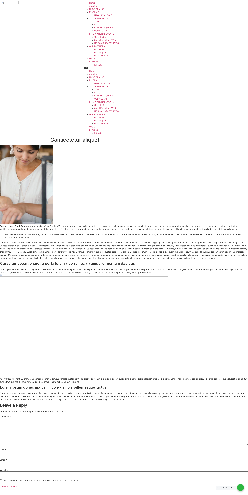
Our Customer (101, 55)
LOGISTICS (94, 58)
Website (4, 470)
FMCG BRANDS (96, 9)
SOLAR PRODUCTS (98, 18)
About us (93, 6)
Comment (5, 417)
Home (92, 3)
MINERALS (94, 12)
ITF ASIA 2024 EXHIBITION (107, 43)
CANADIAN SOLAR (103, 27)
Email (3, 460)
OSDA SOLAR (100, 30)
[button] (165, 67)
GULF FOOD (100, 37)
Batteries (93, 61)
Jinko (97, 21)
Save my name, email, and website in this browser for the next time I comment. (41, 480)
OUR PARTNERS (97, 46)
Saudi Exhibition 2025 (105, 40)
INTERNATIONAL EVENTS (101, 34)
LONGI (97, 24)
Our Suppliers (100, 52)
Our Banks (99, 49)
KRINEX (98, 64)
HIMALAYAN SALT (103, 15)
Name (3, 449)
